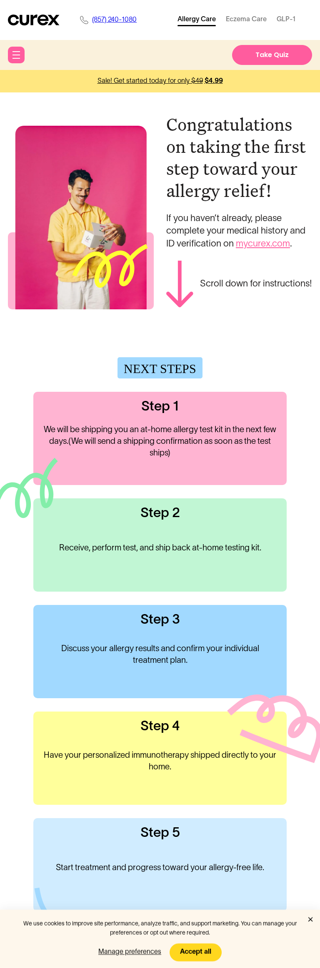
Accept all (195, 952)
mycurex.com (263, 244)
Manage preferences (129, 952)
